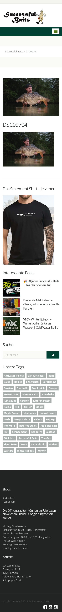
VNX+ (23, 444)
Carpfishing (49, 382)
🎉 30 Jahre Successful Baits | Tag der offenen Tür (41, 283)
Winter (42, 450)
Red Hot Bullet (28, 425)
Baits (51, 375)
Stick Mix (9, 438)
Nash (7, 419)
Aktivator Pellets (14, 375)
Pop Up (50, 419)
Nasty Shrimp (22, 419)
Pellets (38, 419)
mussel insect (48, 413)
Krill (17, 407)
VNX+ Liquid (38, 444)
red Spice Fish (48, 425)
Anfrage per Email (12, 580)
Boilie (7, 382)
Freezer (53, 388)
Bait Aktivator (36, 375)
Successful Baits (28, 438)
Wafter (53, 444)
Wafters (8, 450)
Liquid (39, 407)
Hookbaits (48, 394)
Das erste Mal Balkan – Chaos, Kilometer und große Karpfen (41, 304)
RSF (6, 432)
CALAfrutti (32, 382)
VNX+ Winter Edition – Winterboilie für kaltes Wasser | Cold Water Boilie (40, 323)
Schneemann (19, 432)
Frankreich (38, 388)
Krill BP (27, 407)
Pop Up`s (9, 425)
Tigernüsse (10, 444)
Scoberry (36, 432)
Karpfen (24, 400)
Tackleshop (9, 501)
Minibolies (29, 413)
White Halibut (25, 450)
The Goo (46, 438)
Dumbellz (22, 388)
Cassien (8, 388)
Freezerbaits (11, 394)
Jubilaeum (10, 400)
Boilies (18, 382)
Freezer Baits (30, 394)
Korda (7, 407)
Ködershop (8, 498)
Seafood (50, 432)
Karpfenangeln (41, 400)
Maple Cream (11, 413)
